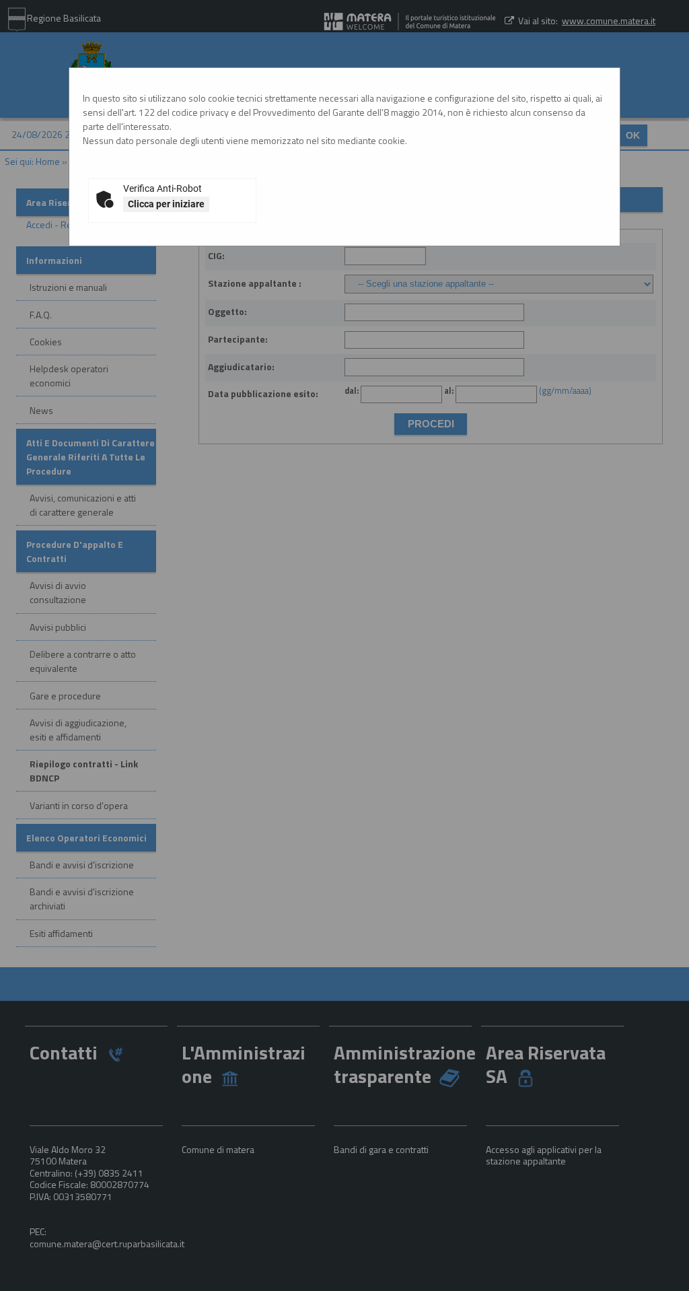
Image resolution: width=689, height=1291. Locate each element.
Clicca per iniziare (166, 204)
